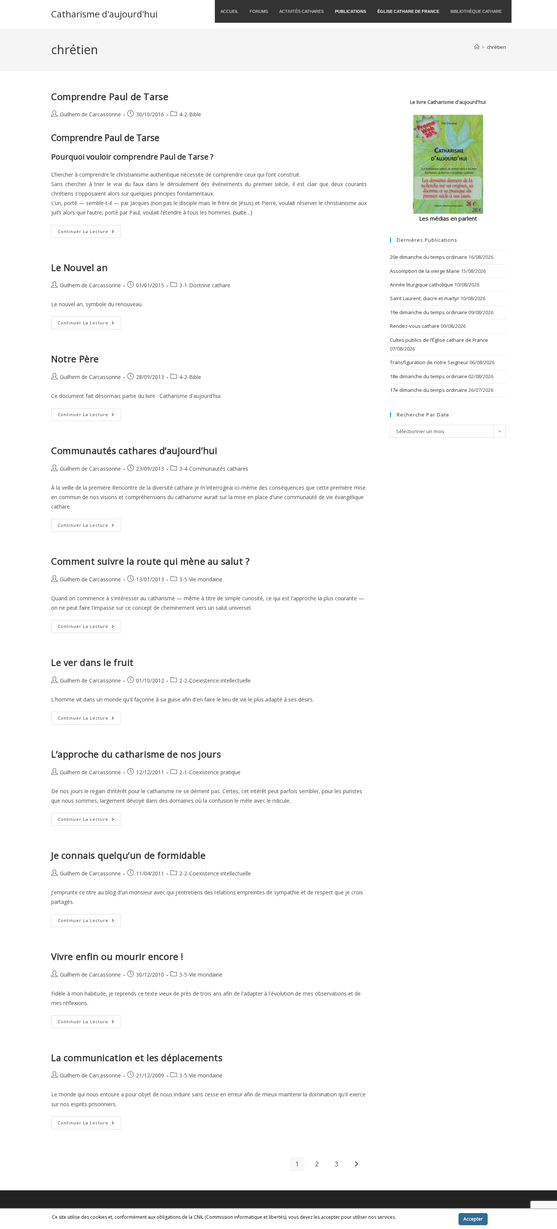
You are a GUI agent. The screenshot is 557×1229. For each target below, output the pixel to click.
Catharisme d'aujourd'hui (104, 14)
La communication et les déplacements (137, 1057)
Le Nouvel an (79, 267)
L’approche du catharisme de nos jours (136, 754)
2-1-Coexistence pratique (210, 772)
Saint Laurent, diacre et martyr (424, 298)
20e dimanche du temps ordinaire (428, 257)
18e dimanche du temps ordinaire (428, 376)
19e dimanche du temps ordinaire (428, 312)
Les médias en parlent (448, 218)
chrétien (496, 47)
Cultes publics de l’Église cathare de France (439, 340)
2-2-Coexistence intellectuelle (215, 680)
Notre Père (75, 358)
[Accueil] (476, 47)
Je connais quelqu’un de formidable (128, 855)
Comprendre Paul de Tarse (109, 96)
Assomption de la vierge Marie (425, 271)
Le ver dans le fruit (92, 662)
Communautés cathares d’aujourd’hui (134, 450)
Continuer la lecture (89, 233)
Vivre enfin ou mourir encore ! (117, 956)
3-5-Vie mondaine (200, 579)
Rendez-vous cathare (415, 326)
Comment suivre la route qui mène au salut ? (150, 561)
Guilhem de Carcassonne (90, 114)
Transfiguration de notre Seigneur (429, 362)
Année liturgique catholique (421, 284)
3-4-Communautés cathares (213, 468)
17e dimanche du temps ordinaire (428, 390)
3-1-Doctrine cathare (204, 285)
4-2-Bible (190, 114)
